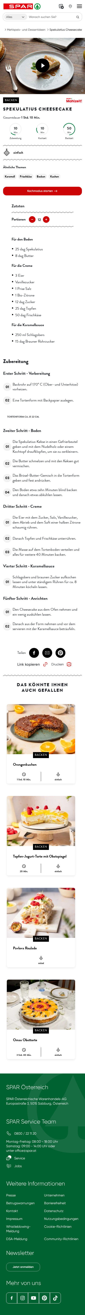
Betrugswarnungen (20, 1203)
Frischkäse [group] (26, 176)
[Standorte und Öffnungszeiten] (70, 6)
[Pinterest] (44, 1298)
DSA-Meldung (16, 1239)
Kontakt (12, 1211)
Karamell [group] (10, 176)
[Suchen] (78, 17)
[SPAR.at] (22, 6)
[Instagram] (22, 1298)
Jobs (17, 1166)
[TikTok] (55, 1298)
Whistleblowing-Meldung (18, 1229)
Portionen (19, 219)
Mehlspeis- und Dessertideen (26, 29)
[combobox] (15, 17)
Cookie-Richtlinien (58, 1227)
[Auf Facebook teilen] (34, 653)
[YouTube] (33, 1298)
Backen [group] (41, 176)
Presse (11, 1195)
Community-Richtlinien (61, 1239)
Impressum (14, 1219)
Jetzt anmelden (23, 1267)
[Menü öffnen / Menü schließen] (79, 6)
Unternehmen (54, 1195)
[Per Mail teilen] (47, 653)
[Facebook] (11, 1298)
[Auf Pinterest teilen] (60, 653)
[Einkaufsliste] (61, 6)
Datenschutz (54, 1211)
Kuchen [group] (54, 176)
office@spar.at (25, 1151)
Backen (11, 100)
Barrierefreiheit (55, 1203)
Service (19, 1158)
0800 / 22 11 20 (24, 1133)
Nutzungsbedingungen (61, 1219)
